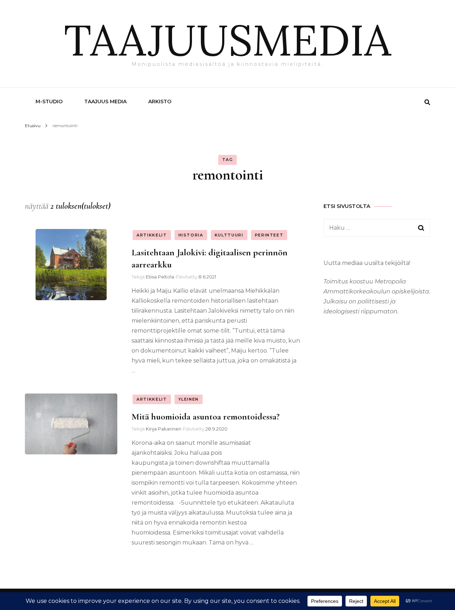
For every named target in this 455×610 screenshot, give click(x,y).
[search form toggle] (427, 102)
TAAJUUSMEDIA (227, 39)
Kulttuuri (229, 235)
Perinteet (269, 235)
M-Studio (49, 101)
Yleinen (188, 399)
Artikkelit (151, 235)
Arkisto (159, 101)
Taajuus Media (105, 101)
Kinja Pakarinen (163, 429)
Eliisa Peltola (160, 277)
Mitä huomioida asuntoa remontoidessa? (205, 416)
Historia (190, 235)
